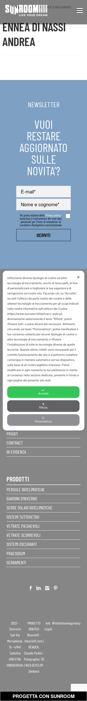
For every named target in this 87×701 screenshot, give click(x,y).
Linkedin (38, 589)
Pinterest (56, 589)
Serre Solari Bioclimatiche (29, 507)
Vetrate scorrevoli (23, 535)
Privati (12, 433)
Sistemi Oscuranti (21, 544)
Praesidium (15, 553)
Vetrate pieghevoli (22, 526)
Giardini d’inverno (21, 498)
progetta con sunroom (44, 696)
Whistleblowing (61, 623)
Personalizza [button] (43, 421)
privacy (76, 623)
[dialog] (43, 350)
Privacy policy (53, 215)
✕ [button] (78, 277)
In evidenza (16, 452)
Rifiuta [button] (43, 407)
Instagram (47, 589)
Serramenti (16, 562)
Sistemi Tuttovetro (22, 517)
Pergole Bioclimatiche (25, 489)
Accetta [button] (43, 393)
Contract (14, 442)
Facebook (30, 589)
